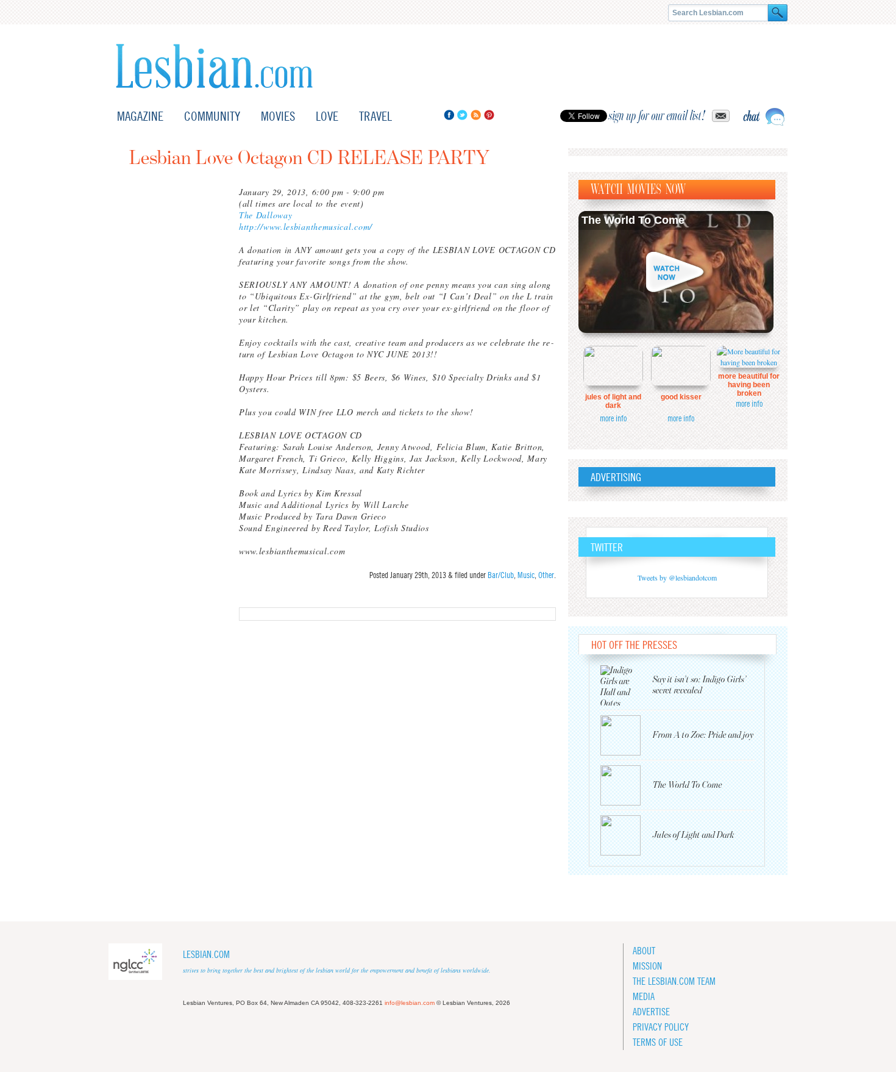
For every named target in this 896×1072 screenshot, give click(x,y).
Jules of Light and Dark (613, 401)
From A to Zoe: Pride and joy (703, 735)
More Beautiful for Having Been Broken (749, 385)
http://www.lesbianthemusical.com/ (305, 226)
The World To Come (632, 220)
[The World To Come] (626, 785)
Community (212, 116)
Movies (278, 116)
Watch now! (675, 272)
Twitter (462, 115)
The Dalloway (265, 215)
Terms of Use (658, 1042)
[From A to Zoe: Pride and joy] (626, 735)
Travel (375, 116)
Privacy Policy (661, 1027)
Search (778, 12)
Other (546, 575)
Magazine (140, 116)
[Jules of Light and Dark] (626, 835)
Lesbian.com (214, 66)
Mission (647, 966)
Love (327, 116)
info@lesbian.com (410, 1002)
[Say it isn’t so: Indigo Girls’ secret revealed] (626, 685)
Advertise (651, 1012)
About (644, 951)
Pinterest (489, 115)
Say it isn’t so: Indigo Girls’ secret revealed (700, 685)
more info (613, 418)
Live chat (763, 117)
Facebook (449, 115)
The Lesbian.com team (674, 981)
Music (526, 575)
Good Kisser (681, 397)
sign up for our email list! (657, 116)
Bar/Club (501, 575)
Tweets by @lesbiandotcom (677, 577)
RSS (476, 115)
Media (644, 996)
